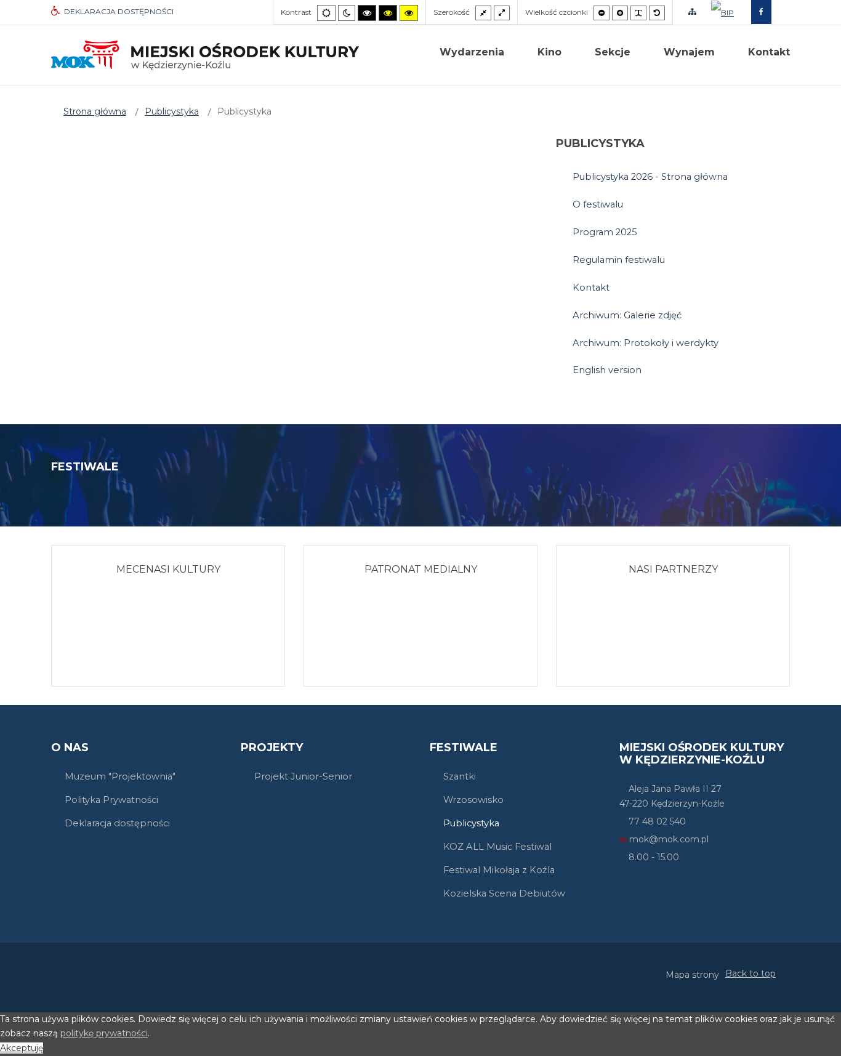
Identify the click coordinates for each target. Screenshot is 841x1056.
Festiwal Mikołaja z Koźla (499, 870)
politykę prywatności (104, 1033)
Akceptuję (21, 1048)
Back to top (750, 973)
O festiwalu (598, 204)
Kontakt (591, 287)
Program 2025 (605, 232)
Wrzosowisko (473, 799)
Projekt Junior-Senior (303, 776)
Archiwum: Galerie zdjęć (627, 315)
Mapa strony (692, 974)
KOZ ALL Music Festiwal (497, 846)
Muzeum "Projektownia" (120, 776)
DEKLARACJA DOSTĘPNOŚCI (119, 11)
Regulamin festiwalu (619, 259)
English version (607, 370)
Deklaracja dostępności (117, 823)
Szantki (459, 776)
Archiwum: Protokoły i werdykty (645, 343)
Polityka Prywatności (111, 799)
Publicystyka (471, 823)
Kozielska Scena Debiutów (504, 893)
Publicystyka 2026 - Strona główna (650, 176)
